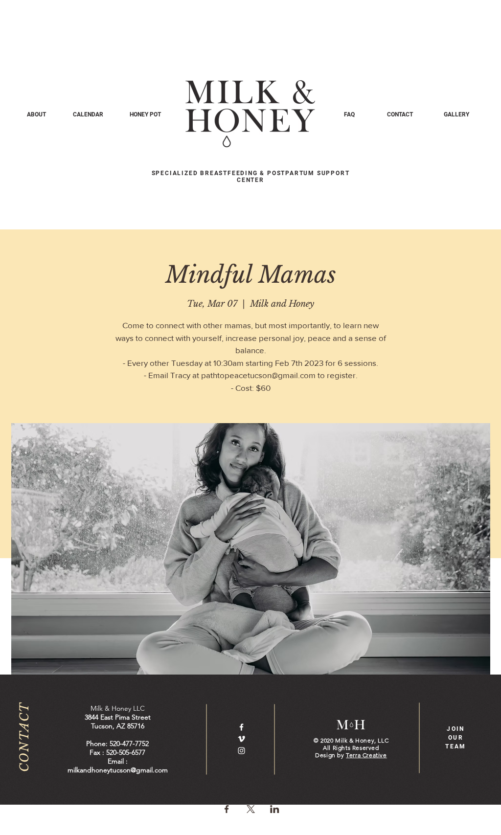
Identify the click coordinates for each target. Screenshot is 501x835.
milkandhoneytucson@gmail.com (118, 770)
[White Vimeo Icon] (241, 739)
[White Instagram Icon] (241, 750)
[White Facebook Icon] (241, 727)
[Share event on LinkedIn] (274, 809)
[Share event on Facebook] (226, 809)
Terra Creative (366, 755)
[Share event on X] (250, 809)
